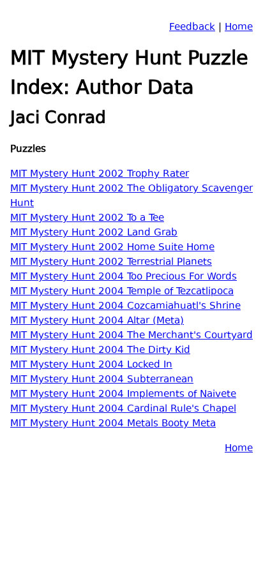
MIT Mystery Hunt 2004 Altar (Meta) (97, 321)
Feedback (192, 27)
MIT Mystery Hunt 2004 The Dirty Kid (100, 350)
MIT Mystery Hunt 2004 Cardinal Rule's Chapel (123, 409)
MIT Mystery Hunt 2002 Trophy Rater (99, 174)
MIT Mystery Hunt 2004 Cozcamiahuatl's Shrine (125, 306)
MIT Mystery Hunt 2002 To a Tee (87, 218)
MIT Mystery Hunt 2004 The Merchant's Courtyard (131, 336)
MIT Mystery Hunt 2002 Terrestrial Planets (111, 262)
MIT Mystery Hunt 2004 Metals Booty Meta (113, 424)
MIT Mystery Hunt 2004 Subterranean (101, 380)
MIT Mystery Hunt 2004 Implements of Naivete (123, 394)
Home (239, 27)
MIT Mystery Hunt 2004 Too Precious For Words (123, 277)
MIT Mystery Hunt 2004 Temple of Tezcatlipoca (122, 292)
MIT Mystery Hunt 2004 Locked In (91, 365)
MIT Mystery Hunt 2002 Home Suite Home (112, 248)
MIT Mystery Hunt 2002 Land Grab (93, 233)
